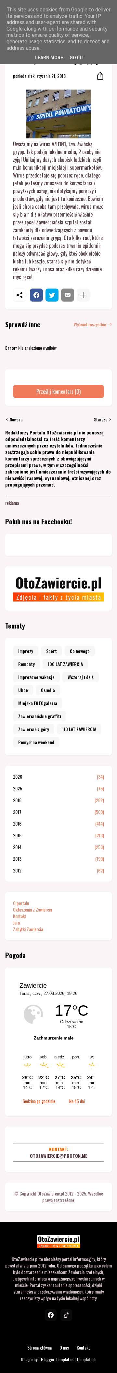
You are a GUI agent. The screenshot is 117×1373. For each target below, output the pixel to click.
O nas (64, 1347)
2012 (58, 870)
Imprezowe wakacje (36, 676)
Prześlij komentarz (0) (58, 391)
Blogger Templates (57, 1359)
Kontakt (19, 916)
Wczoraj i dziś (81, 676)
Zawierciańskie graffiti (39, 716)
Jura (16, 922)
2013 (58, 859)
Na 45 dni (77, 1101)
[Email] (67, 295)
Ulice (23, 689)
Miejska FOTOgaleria (37, 703)
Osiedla (48, 689)
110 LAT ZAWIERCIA (79, 729)
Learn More (49, 57)
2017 (58, 812)
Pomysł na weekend (36, 742)
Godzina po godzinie (39, 1101)
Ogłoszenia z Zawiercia (32, 909)
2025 (58, 788)
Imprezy (25, 650)
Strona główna (39, 1347)
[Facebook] (36, 295)
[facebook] (51, 1315)
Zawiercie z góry (33, 729)
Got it (77, 57)
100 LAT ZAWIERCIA (65, 663)
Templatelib (86, 1359)
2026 (58, 776)
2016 (58, 823)
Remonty (26, 663)
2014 (58, 847)
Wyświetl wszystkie (90, 324)
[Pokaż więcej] (83, 295)
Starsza (100, 419)
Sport (51, 650)
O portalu (21, 902)
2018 (58, 800)
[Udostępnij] (98, 76)
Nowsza (16, 419)
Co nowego (80, 650)
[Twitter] (52, 295)
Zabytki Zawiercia (28, 929)
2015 (58, 835)
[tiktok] (66, 1315)
